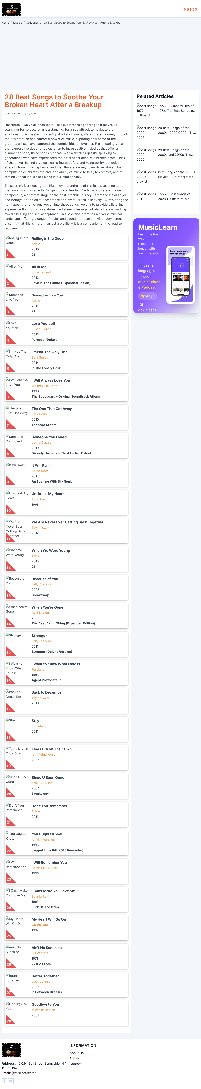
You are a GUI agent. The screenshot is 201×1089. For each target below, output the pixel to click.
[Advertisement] (100, 57)
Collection (32, 22)
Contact (76, 1064)
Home (5, 22)
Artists (74, 1058)
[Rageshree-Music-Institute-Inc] (4, 1081)
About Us (77, 1053)
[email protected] (25, 1073)
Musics (190, 9)
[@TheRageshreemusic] (11, 1081)
